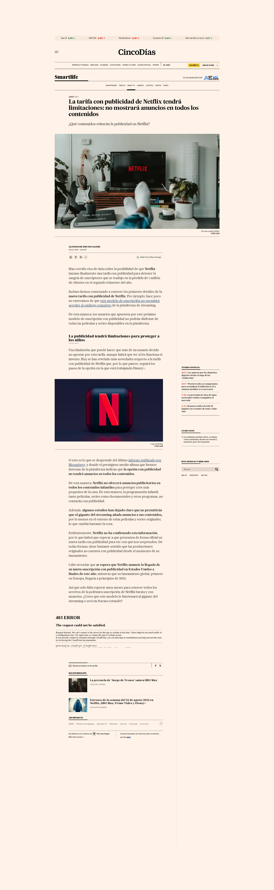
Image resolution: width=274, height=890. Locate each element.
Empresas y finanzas (80, 65)
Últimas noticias (144, 65)
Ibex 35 (64, 38)
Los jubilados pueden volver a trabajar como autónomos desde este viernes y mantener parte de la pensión (200, 439)
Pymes (165, 85)
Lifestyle (149, 85)
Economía (104, 65)
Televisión (113, 724)
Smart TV (131, 85)
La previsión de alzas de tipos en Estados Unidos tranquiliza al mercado (199, 398)
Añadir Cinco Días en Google (150, 257)
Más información (76, 737)
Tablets (122, 85)
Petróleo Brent (124, 38)
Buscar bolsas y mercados (195, 461)
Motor (158, 85)
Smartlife (66, 77)
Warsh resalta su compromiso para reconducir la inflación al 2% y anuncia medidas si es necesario (200, 387)
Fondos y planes (129, 65)
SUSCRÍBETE (194, 65)
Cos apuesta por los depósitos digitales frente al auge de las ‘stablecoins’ (199, 375)
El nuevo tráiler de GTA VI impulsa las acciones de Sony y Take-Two (199, 409)
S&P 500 (92, 38)
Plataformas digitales (85, 724)
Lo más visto (188, 431)
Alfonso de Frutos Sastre (84, 246)
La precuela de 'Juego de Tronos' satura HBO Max (123, 680)
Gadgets (140, 85)
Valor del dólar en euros (194, 38)
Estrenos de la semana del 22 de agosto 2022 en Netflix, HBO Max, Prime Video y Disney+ (121, 702)
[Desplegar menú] (57, 52)
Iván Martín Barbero (98, 707)
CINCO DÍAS (94, 684)
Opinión (156, 65)
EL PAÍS (165, 64)
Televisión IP (101, 724)
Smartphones (111, 85)
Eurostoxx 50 (158, 38)
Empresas (133, 724)
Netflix (71, 724)
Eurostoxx (194, 475)
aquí (129, 737)
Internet (123, 724)
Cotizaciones (115, 65)
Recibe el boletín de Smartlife (85, 666)
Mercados (94, 65)
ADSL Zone (210, 78)
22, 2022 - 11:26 (78, 250)
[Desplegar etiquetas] (161, 723)
